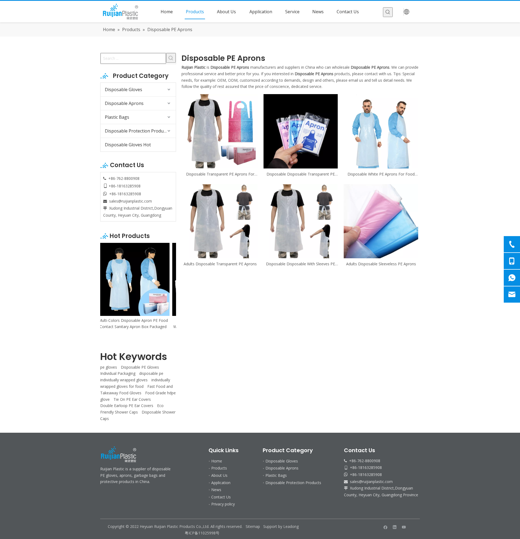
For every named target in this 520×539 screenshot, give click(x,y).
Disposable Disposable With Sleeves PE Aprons (300, 264)
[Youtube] (404, 526)
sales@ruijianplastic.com (130, 201)
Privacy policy (223, 504)
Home (216, 461)
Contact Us (221, 497)
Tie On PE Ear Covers (132, 399)
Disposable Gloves (123, 89)
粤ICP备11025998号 (202, 532)
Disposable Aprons (124, 103)
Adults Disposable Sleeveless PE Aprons (381, 263)
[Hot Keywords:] (388, 12)
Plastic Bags (117, 117)
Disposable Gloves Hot (128, 145)
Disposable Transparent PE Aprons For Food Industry (220, 174)
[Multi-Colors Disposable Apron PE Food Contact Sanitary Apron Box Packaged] (138, 279)
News (216, 489)
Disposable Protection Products (137, 131)
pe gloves (108, 367)
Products (219, 468)
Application (220, 482)
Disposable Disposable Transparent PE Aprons (300, 174)
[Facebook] (385, 526)
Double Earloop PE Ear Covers (126, 405)
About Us (219, 475)
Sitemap (253, 526)
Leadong (291, 526)
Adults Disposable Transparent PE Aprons (220, 263)
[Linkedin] (394, 526)
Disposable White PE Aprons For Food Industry (381, 174)
